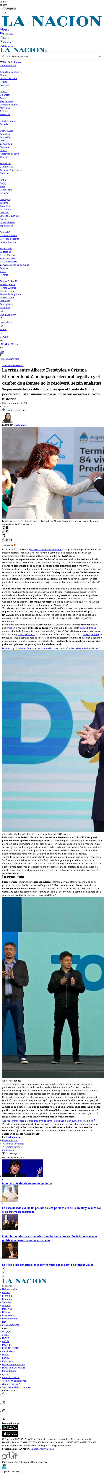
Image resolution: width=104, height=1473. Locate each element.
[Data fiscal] (4, 1468)
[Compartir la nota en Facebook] (3, 540)
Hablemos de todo (9, 153)
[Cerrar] (46, 51)
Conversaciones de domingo (14, 264)
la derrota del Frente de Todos (46, 549)
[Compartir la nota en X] (7, 540)
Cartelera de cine (8, 235)
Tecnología (5, 206)
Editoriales (5, 163)
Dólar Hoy (5, 94)
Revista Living (7, 291)
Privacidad (48, 1448)
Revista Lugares (8, 287)
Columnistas (6, 166)
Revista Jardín (7, 297)
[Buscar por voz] (100, 56)
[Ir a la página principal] (52, 25)
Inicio (6, 29)
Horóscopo (6, 209)
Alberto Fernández (14, 1143)
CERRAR (3, 2)
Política (19, 365)
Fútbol (3, 179)
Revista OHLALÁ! (8, 281)
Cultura (4, 140)
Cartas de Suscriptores (11, 170)
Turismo (4, 202)
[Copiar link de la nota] (3, 536)
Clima (3, 75)
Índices (3, 111)
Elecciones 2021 (10, 1140)
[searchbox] (51, 56)
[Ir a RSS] (3, 1419)
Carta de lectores (8, 261)
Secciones (8, 33)
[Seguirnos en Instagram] (3, 1411)
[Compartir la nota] (3, 532)
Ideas (3, 271)
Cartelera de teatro (10, 238)
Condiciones (37, 1448)
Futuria (3, 91)
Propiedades (6, 101)
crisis (9, 627)
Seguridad (5, 134)
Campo (3, 98)
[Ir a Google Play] (10, 1429)
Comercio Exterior (9, 104)
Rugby (3, 183)
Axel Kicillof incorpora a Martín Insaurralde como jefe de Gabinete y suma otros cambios (47, 1120)
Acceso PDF (6, 248)
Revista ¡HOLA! (7, 284)
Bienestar (5, 147)
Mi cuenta (8, 46)
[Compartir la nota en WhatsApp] (7, 532)
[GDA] (10, 1458)
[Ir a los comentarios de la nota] (7, 528)
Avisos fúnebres (8, 255)
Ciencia (3, 150)
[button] (52, 204)
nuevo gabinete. (91, 634)
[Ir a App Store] (10, 1435)
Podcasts (4, 219)
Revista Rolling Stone (10, 294)
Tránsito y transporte (11, 71)
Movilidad (5, 107)
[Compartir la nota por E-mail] (10, 540)
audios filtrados (88, 627)
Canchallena (6, 189)
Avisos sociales (7, 258)
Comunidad (6, 143)
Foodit (6, 38)
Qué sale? (5, 232)
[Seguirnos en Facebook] (3, 1394)
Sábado (4, 268)
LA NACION (8, 365)
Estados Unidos (8, 121)
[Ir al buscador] (5, 13)
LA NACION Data (8, 78)
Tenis (2, 186)
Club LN (7, 42)
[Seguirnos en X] (3, 1403)
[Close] (3, 1268)
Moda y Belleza (7, 222)
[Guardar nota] (3, 528)
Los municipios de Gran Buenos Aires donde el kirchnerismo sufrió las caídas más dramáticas (50, 648)
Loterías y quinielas (10, 215)
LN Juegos (5, 199)
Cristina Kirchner (14, 1146)
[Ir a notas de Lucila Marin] (52, 417)
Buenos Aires (6, 130)
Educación (5, 137)
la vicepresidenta (26, 634)
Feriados (4, 212)
